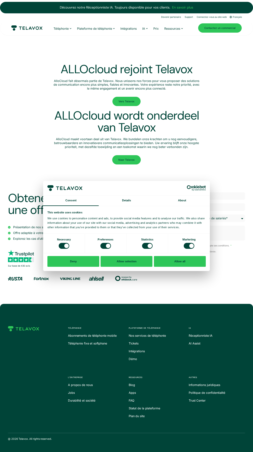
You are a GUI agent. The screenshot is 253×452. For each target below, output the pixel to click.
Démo (133, 359)
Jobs (71, 393)
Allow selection (127, 261)
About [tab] (182, 200)
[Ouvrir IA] (147, 28)
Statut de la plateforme (144, 408)
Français (237, 17)
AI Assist (194, 343)
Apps (132, 393)
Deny (73, 261)
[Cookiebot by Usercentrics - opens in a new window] (189, 188)
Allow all (179, 261)
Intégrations (137, 351)
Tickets (134, 343)
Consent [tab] (70, 200)
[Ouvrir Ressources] (182, 28)
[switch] (105, 246)
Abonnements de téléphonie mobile (92, 335)
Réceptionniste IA (200, 335)
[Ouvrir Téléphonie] (70, 28)
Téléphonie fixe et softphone (87, 343)
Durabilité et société (81, 400)
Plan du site (137, 416)
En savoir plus (182, 7)
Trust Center (197, 400)
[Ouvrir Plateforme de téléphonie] (114, 28)
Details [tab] (126, 200)
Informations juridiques (204, 385)
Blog (132, 385)
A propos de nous (80, 385)
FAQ (131, 400)
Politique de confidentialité (207, 393)
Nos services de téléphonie (147, 335)
